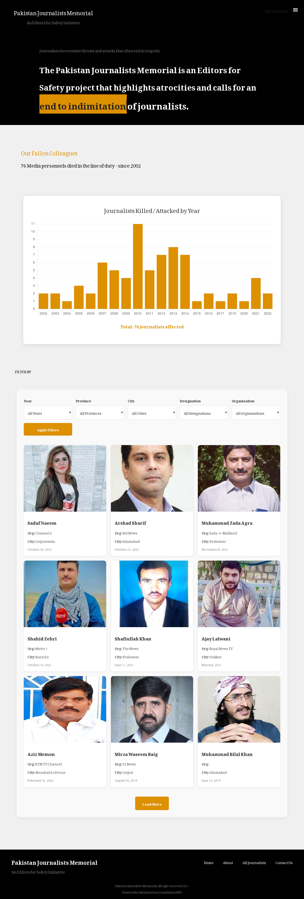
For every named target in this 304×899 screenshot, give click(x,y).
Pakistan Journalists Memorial (53, 12)
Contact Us (284, 862)
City (131, 400)
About (228, 862)
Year (28, 400)
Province (83, 400)
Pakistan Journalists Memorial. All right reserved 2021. (152, 885)
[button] (295, 10)
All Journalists (254, 862)
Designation (190, 400)
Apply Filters (48, 429)
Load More (152, 803)
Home (209, 862)
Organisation (243, 400)
